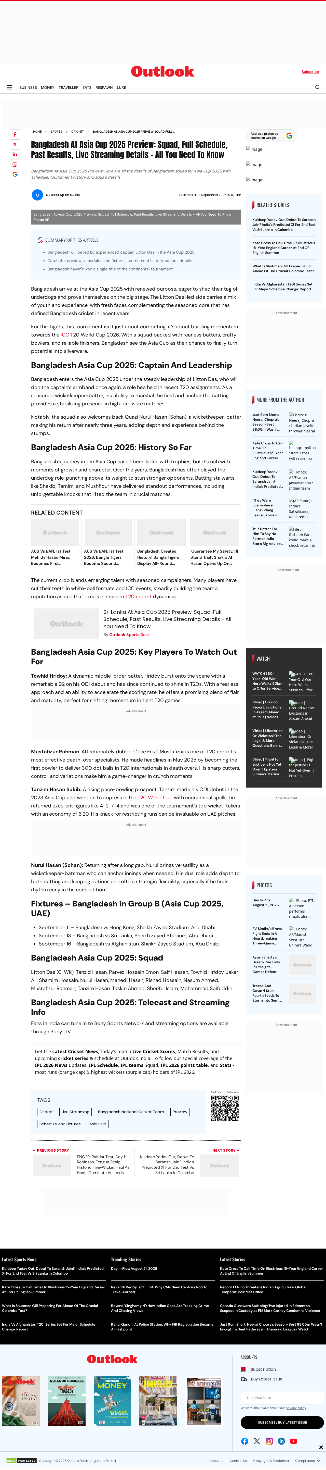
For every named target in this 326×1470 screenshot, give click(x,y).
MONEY (48, 87)
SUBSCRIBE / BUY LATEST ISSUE (282, 1422)
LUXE (121, 87)
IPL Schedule (103, 1065)
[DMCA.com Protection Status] (21, 1461)
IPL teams (131, 1065)
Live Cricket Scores (153, 1051)
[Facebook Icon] (245, 1441)
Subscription (263, 1369)
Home (37, 132)
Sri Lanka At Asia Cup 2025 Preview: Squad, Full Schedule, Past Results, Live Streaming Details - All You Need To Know (167, 619)
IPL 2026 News (51, 1065)
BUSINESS (28, 87)
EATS (87, 87)
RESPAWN (104, 87)
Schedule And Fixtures (60, 1124)
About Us (216, 1461)
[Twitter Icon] (257, 1441)
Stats (226, 1065)
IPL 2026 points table (184, 1065)
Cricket (77, 132)
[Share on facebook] (15, 134)
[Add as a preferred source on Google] (15, 174)
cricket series (73, 1058)
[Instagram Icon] (269, 1441)
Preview (180, 1111)
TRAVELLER (68, 87)
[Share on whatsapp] (15, 164)
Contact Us (238, 1461)
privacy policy (296, 1408)
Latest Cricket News (75, 1051)
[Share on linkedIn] (15, 154)
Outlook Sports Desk (129, 634)
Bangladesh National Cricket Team (131, 1111)
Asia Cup (97, 1124)
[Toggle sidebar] (9, 87)
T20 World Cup (155, 797)
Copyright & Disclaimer (271, 1461)
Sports (56, 132)
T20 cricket (138, 596)
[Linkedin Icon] (281, 1441)
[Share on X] (15, 144)
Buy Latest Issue (266, 1379)
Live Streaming (75, 1111)
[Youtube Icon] (294, 1441)
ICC (64, 334)
